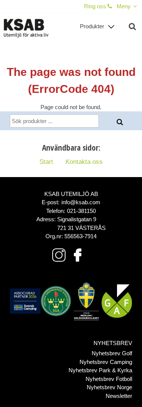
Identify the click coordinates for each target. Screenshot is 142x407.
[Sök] (120, 122)
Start (46, 161)
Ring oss (96, 6)
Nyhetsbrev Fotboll (109, 379)
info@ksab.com (80, 202)
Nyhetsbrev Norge (109, 387)
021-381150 (81, 211)
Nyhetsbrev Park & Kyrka (100, 370)
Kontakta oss (84, 161)
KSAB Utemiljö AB (71, 194)
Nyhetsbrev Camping (106, 362)
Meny (124, 6)
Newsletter (119, 396)
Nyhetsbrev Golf (112, 353)
